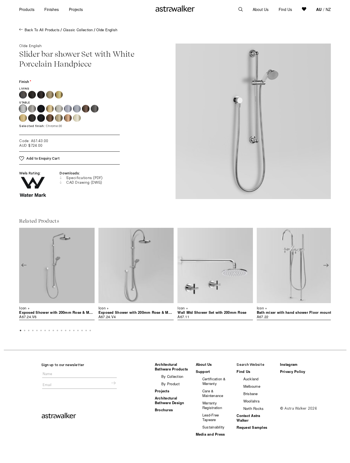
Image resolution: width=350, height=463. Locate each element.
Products (26, 9)
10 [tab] (57, 330)
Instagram (289, 364)
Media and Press (210, 434)
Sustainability (213, 427)
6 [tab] (41, 330)
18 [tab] (90, 330)
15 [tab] (78, 330)
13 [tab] (69, 330)
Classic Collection (78, 29)
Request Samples (252, 427)
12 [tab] (65, 330)
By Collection (172, 376)
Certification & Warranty (214, 381)
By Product (170, 383)
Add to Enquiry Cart (43, 158)
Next (325, 265)
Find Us (285, 9)
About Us (261, 9)
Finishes (51, 9)
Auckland (251, 378)
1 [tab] (20, 330)
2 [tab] (24, 330)
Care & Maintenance (212, 393)
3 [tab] (28, 330)
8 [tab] (49, 330)
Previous (24, 265)
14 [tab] (73, 330)
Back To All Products (42, 29)
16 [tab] (82, 330)
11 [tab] (61, 330)
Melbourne (251, 386)
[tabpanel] (56, 274)
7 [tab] (45, 330)
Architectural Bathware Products (171, 367)
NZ (328, 9)
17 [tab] (86, 330)
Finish (25, 82)
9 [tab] (53, 330)
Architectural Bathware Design (169, 400)
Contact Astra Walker (248, 418)
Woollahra (251, 401)
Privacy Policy (292, 371)
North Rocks (253, 408)
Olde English (106, 29)
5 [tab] (37, 330)
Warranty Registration (212, 405)
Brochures (164, 409)
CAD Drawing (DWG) (84, 182)
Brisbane (250, 393)
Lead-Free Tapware (210, 417)
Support (203, 371)
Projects (76, 9)
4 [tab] (32, 330)
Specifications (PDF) (84, 178)
